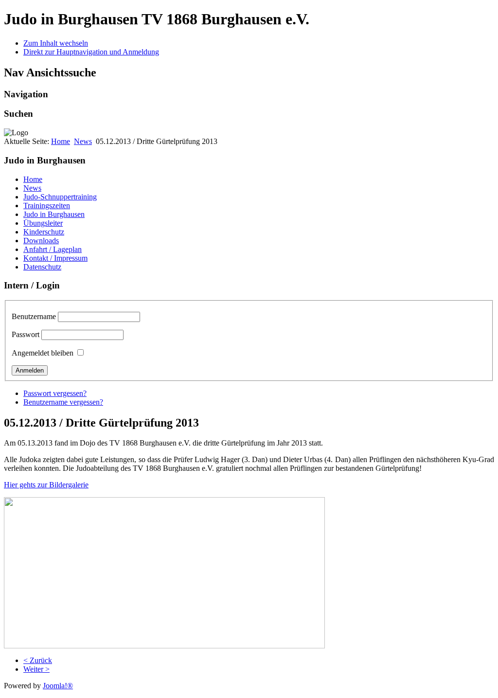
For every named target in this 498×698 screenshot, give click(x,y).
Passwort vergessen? (55, 393)
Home (60, 141)
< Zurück (37, 660)
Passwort (25, 334)
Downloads (41, 240)
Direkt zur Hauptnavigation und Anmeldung (91, 52)
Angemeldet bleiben (42, 353)
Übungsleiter (43, 223)
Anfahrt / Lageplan (52, 249)
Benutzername (34, 316)
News (83, 141)
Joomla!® (58, 685)
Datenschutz (42, 267)
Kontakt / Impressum (55, 258)
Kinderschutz (43, 232)
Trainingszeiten (46, 205)
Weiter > (36, 669)
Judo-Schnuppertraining (60, 197)
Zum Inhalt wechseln (55, 43)
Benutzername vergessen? (63, 402)
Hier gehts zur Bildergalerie (46, 485)
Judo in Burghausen (54, 214)
